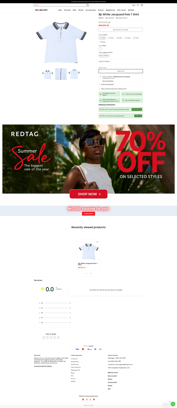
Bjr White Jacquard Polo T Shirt (88, 264)
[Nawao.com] (41, 10)
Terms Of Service (76, 367)
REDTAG (101, 18)
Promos (73, 378)
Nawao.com (86, 405)
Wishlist (73, 381)
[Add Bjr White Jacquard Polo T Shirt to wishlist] (97, 242)
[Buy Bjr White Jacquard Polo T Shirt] (88, 250)
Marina (110, 379)
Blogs (72, 373)
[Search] (87, 5)
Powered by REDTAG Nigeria (43, 366)
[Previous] (35, 40)
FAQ (72, 376)
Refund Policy (75, 361)
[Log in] (142, 5)
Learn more (88, 214)
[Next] (86, 40)
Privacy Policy (75, 364)
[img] (103, 23)
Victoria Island (112, 382)
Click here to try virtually (120, 30)
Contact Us (74, 359)
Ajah (109, 389)
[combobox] (60, 5)
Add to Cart (120, 71)
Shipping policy (75, 370)
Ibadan (110, 385)
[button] (121, 85)
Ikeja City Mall (112, 376)
